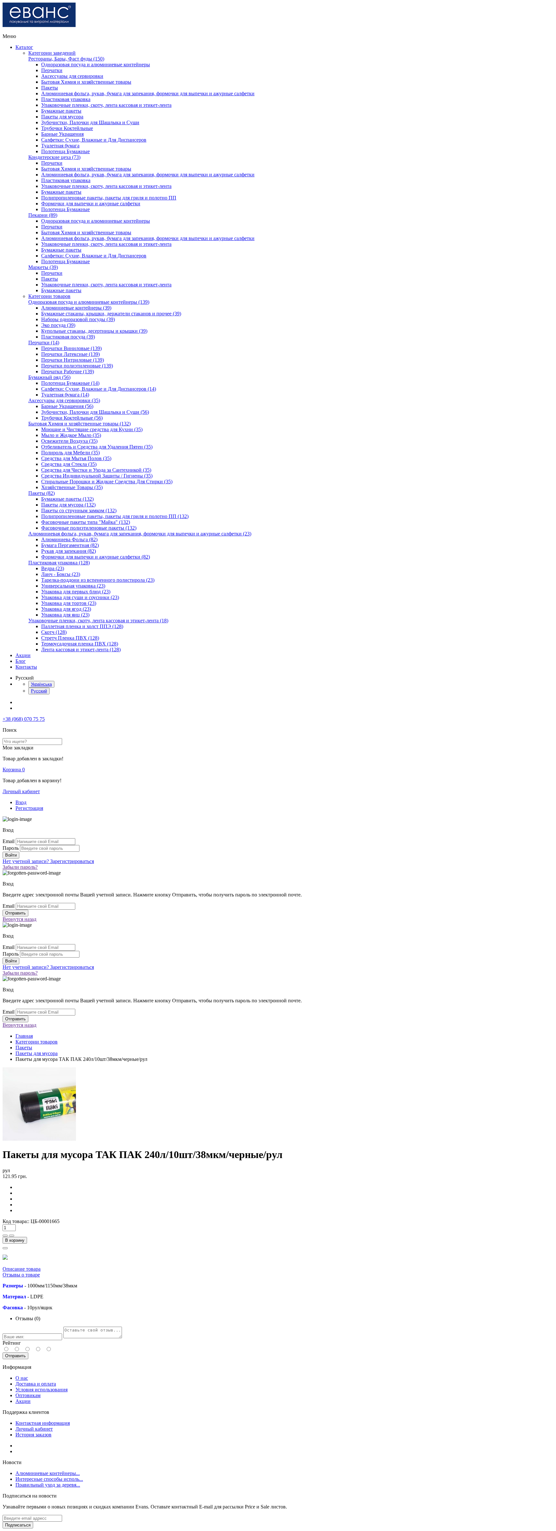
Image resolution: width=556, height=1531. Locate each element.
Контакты (26, 667)
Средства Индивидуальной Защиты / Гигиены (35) (97, 475)
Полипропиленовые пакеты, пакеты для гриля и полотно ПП (108, 197)
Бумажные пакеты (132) (67, 499)
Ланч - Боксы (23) (60, 574)
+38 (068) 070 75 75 (24, 719)
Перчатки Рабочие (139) (67, 371)
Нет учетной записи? (48, 861)
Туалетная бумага (60, 145)
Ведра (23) (52, 568)
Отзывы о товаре (21, 1274)
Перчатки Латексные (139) (70, 354)
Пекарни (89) (42, 215)
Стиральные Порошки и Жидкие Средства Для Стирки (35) (106, 481)
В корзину (14, 1240)
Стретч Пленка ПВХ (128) (70, 638)
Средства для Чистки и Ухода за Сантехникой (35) (96, 470)
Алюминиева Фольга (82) (69, 539)
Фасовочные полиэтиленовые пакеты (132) (88, 528)
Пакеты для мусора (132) (68, 504)
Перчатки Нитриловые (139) (72, 360)
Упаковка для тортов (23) (68, 603)
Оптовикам (28, 1395)
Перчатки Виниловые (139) (71, 348)
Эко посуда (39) (58, 325)
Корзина (14, 769)
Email (8, 841)
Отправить (15, 1355)
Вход (20, 802)
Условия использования (41, 1389)
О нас (21, 1378)
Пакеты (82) (41, 493)
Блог (20, 661)
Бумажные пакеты (61, 111)
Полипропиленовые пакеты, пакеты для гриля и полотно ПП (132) (115, 516)
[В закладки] (5, 1248)
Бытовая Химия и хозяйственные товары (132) (79, 423)
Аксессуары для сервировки (72, 76)
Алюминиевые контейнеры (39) (76, 308)
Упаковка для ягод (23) (66, 609)
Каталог (24, 47)
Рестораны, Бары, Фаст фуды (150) (66, 58)
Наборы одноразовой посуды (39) (78, 319)
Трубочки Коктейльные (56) (72, 418)
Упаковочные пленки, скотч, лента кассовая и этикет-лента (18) (98, 620)
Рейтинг (12, 1343)
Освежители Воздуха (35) (69, 441)
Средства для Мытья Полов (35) (76, 458)
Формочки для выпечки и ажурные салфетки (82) (95, 557)
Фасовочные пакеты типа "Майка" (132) (85, 522)
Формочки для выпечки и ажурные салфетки (90, 203)
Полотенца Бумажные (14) (70, 383)
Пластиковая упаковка (65, 99)
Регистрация (29, 808)
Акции (23, 655)
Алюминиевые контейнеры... (47, 1473)
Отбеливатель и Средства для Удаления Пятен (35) (97, 447)
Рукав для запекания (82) (68, 551)
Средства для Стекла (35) (69, 464)
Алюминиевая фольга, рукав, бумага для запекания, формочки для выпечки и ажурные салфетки (148, 93)
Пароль (11, 848)
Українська (41, 684)
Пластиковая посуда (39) (68, 336)
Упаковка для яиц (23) (65, 614)
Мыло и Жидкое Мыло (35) (71, 435)
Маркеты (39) (43, 267)
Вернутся (19, 919)
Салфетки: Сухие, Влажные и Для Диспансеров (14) (98, 389)
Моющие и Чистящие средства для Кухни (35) (92, 429)
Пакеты (49, 87)
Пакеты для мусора (62, 116)
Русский (39, 691)
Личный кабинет (21, 791)
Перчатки (51, 70)
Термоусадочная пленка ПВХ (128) (79, 643)
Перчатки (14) (43, 342)
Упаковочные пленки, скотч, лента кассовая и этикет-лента (106, 105)
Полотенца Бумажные (65, 151)
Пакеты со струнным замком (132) (78, 510)
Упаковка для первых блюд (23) (75, 591)
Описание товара (22, 1269)
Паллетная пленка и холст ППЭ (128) (82, 626)
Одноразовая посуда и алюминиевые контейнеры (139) (88, 302)
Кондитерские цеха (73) (54, 157)
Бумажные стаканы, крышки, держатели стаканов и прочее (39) (111, 313)
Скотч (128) (54, 632)
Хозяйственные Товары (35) (72, 487)
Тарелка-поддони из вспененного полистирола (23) (97, 580)
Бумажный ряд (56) (49, 377)
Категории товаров (49, 296)
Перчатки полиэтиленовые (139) (77, 365)
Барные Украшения (62, 134)
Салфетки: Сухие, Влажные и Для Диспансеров (93, 140)
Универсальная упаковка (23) (73, 586)
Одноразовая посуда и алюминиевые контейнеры (95, 64)
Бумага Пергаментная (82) (70, 545)
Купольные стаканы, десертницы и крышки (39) (94, 331)
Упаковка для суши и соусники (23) (80, 597)
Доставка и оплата (35, 1384)
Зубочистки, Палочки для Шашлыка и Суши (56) (95, 412)
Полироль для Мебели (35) (70, 452)
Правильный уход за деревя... (47, 1485)
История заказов (33, 1434)
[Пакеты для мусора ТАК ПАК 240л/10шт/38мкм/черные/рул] (39, 1139)
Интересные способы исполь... (49, 1479)
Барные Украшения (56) (67, 406)
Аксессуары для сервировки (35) (64, 400)
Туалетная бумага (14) (65, 394)
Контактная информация (42, 1423)
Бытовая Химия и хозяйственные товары (86, 82)
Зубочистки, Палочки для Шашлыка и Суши (90, 122)
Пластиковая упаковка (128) (59, 562)
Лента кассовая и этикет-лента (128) (81, 649)
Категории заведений (52, 53)
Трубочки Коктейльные (67, 128)
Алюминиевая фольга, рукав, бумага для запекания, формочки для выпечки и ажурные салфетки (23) (139, 533)
